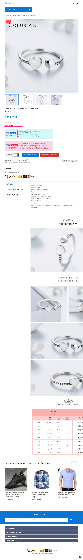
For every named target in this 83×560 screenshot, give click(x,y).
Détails (10, 184)
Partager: (8, 168)
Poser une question (71, 161)
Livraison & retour (15, 190)
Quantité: (9, 155)
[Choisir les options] (13, 474)
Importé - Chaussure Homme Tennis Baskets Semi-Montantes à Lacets (15, 495)
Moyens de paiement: (12, 173)
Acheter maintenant (49, 155)
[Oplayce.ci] (41, 550)
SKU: (6, 111)
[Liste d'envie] (18, 474)
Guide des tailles (14, 195)
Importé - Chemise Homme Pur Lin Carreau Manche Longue (40, 495)
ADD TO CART (62, 556)
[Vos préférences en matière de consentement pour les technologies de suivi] (79, 556)
